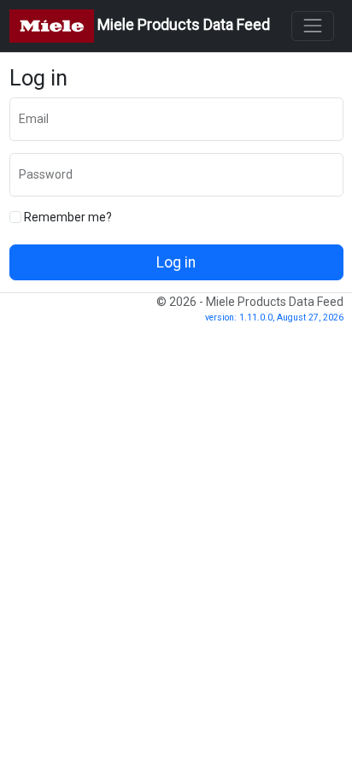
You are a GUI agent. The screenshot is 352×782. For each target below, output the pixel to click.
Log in (176, 262)
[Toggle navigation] (312, 26)
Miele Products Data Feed (182, 24)
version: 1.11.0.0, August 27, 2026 (274, 317)
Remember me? (66, 217)
